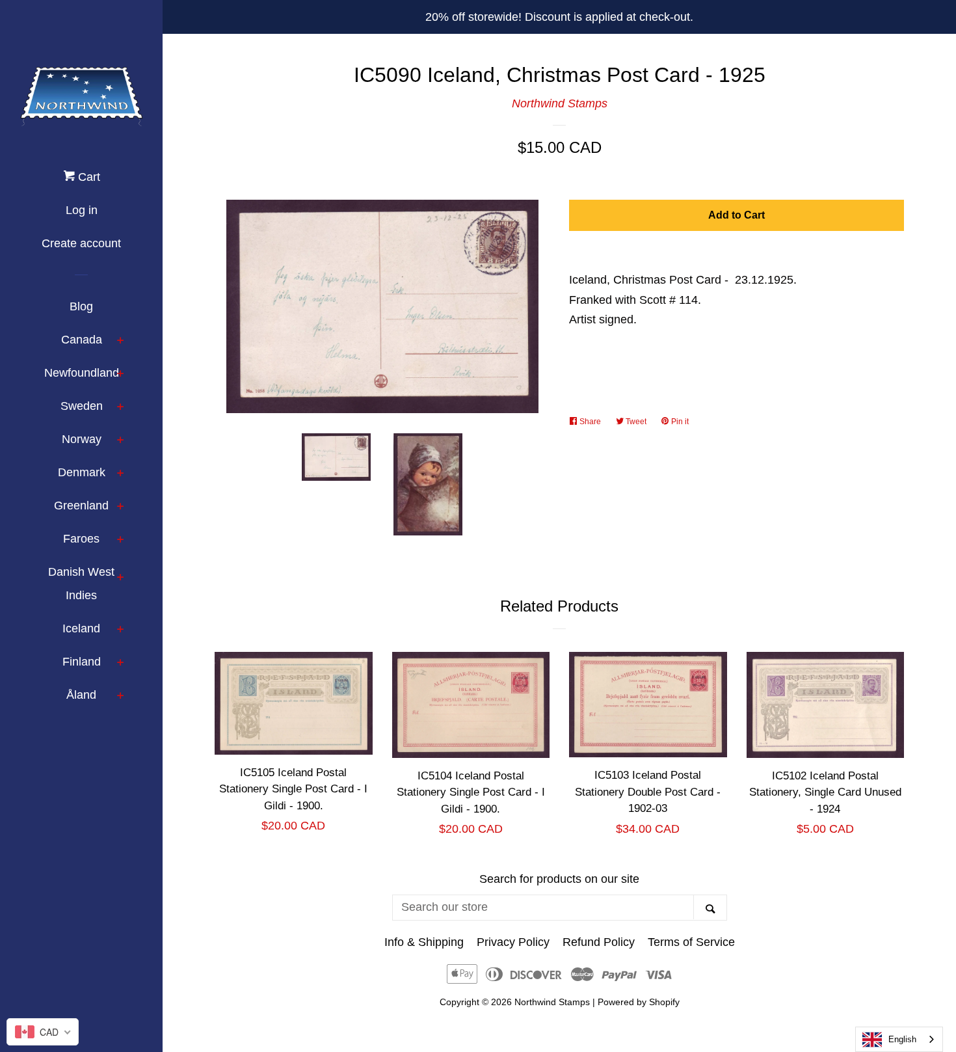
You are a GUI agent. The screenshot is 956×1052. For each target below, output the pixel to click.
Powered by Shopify (639, 1002)
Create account (81, 243)
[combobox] (899, 1039)
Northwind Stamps (559, 103)
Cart (87, 176)
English (902, 1039)
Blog (81, 306)
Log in (82, 210)
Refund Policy (599, 942)
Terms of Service (691, 942)
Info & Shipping (424, 942)
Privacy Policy (513, 942)
